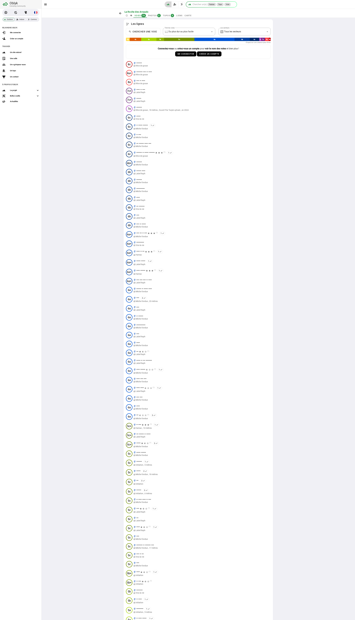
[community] (181, 4)
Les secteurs (224, 28)
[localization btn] (25, 12)
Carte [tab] (188, 15)
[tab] (127, 15)
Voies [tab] (140, 15)
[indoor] (175, 4)
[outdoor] (168, 4)
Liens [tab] (179, 15)
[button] (5, 12)
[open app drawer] (45, 4)
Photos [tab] (153, 15)
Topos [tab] (168, 15)
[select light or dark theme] (15, 12)
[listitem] (198, 64)
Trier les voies (170, 28)
